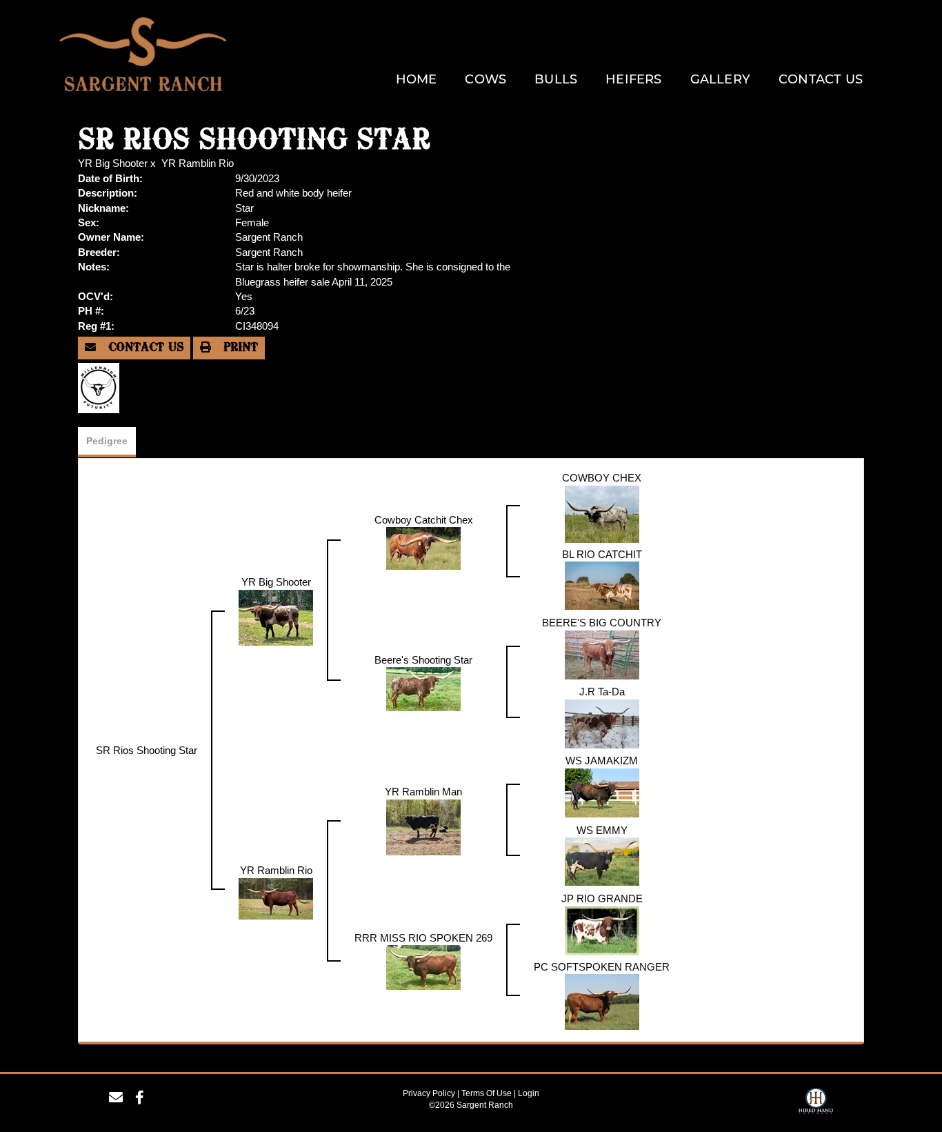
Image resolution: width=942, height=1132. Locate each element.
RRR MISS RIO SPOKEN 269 (423, 938)
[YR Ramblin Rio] (276, 897)
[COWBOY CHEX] (602, 513)
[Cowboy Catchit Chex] (423, 547)
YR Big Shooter (113, 163)
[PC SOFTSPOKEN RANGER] (602, 1000)
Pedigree (107, 440)
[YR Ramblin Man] (423, 826)
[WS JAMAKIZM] (602, 791)
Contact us (143, 347)
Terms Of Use (486, 1093)
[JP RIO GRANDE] (602, 929)
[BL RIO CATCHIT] (602, 584)
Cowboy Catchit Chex (423, 520)
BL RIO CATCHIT (602, 554)
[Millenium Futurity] (102, 387)
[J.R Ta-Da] (602, 722)
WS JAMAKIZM (601, 760)
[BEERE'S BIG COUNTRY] (602, 653)
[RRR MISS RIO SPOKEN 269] (423, 966)
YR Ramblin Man (423, 791)
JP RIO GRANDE (602, 898)
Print (238, 347)
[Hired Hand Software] (816, 1103)
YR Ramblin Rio (197, 163)
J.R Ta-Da (602, 691)
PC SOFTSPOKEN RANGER (602, 967)
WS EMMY (602, 830)
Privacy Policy (429, 1093)
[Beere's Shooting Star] (423, 688)
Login (528, 1093)
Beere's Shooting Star (423, 660)
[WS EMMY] (602, 860)
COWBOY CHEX (601, 478)
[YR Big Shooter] (276, 616)
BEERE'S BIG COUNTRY (601, 622)
